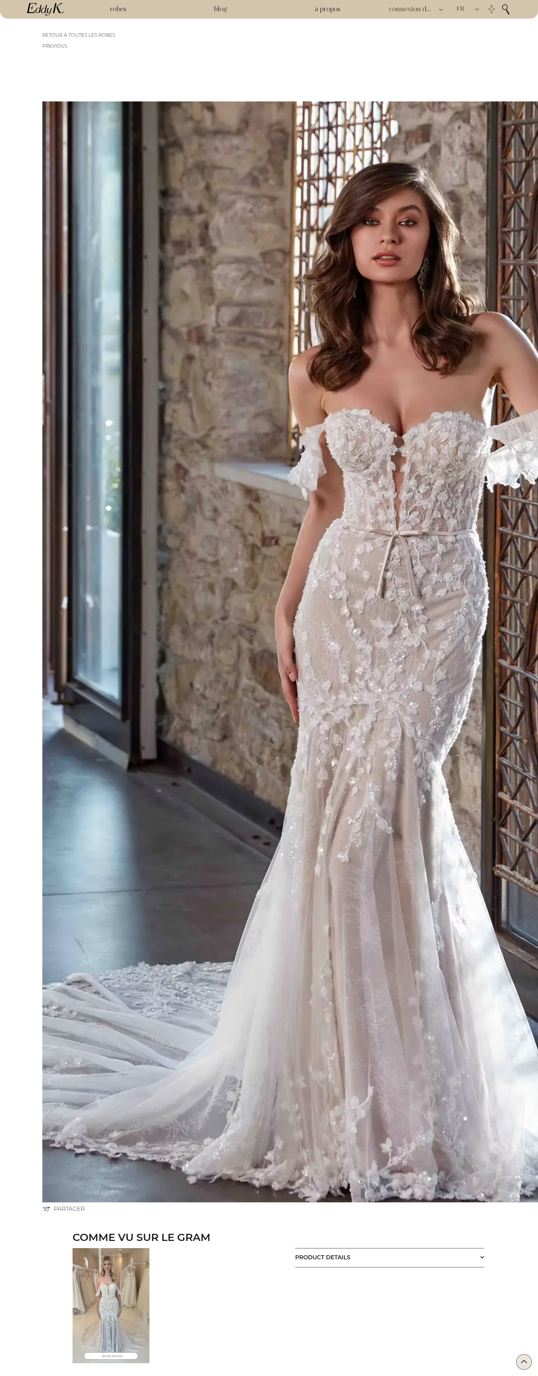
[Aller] (524, 1362)
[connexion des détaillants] (441, 9)
